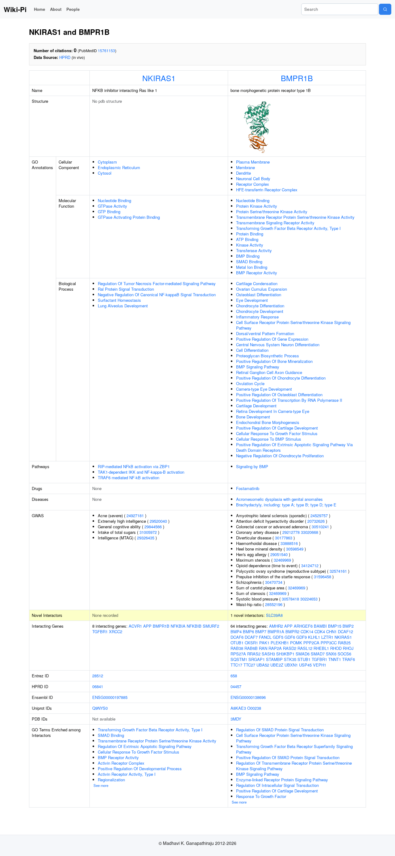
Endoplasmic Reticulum (119, 167)
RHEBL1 (321, 648)
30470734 (273, 582)
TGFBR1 (100, 631)
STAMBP (274, 659)
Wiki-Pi (15, 9)
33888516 (289, 543)
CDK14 (307, 631)
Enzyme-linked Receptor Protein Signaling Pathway (282, 780)
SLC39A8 (274, 615)
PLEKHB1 (280, 643)
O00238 (254, 708)
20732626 (316, 521)
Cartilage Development (256, 406)
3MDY (236, 719)
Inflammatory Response (257, 317)
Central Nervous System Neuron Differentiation (277, 344)
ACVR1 (135, 626)
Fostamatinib (247, 488)
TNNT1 (334, 659)
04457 (236, 686)
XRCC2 (115, 631)
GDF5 (278, 637)
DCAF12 (345, 631)
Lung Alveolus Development (123, 306)
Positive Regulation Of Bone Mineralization (274, 361)
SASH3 (268, 654)
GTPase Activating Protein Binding (129, 217)
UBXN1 (291, 665)
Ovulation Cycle (250, 383)
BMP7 (260, 631)
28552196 (273, 604)
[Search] (385, 9)
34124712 (309, 565)
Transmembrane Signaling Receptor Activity (275, 223)
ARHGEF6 (303, 626)
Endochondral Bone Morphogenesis (267, 422)
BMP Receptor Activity (256, 273)
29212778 (291, 532)
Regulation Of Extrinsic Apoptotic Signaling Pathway (145, 746)
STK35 (290, 659)
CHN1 (331, 631)
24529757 (319, 515)
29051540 (279, 554)
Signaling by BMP (252, 466)
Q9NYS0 (100, 708)
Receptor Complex (252, 184)
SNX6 (331, 654)
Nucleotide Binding (114, 200)
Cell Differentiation (252, 350)
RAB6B (251, 648)
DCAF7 (251, 637)
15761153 (106, 50)
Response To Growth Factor (261, 796)
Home (39, 9)
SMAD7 (318, 654)
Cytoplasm (107, 162)
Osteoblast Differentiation (258, 294)
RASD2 (289, 648)
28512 (97, 676)
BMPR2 (292, 631)
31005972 (148, 532)
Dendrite (243, 173)
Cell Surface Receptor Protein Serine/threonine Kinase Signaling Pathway (293, 325)
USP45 (305, 665)
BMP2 (348, 626)
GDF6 (290, 637)
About (55, 9)
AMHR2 (276, 626)
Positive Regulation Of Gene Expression (272, 339)
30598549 (294, 549)
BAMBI (320, 626)
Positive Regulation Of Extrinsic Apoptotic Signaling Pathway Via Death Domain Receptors (294, 447)
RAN (263, 648)
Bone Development (253, 417)
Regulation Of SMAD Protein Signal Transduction (280, 730)
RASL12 (304, 648)
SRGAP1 (256, 659)
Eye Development (252, 300)
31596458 (322, 577)
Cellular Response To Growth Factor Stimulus (277, 433)
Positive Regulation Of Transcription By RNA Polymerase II (289, 400)
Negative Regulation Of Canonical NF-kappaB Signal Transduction (157, 294)
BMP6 (248, 631)
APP (147, 626)
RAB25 (344, 643)
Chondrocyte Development (259, 311)
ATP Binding (247, 239)
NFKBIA (178, 626)
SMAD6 (303, 654)
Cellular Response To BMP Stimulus (268, 439)
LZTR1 (327, 637)
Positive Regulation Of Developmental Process (140, 768)
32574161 (338, 571)
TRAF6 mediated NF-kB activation (128, 477)
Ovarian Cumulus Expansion (261, 289)
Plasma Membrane (253, 162)
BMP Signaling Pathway (257, 367)
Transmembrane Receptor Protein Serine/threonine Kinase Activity (295, 217)
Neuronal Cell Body (253, 178)
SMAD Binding (249, 261)
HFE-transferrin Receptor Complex (266, 190)
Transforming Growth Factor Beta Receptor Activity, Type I (288, 228)
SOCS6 (344, 654)
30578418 (290, 599)
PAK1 (264, 643)
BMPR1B (297, 77)
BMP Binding (248, 256)
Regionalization (111, 780)
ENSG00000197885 (109, 697)
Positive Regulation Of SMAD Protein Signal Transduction (287, 757)
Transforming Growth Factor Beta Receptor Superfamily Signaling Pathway (294, 749)
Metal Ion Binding (251, 267)
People (73, 9)
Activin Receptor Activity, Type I (127, 774)
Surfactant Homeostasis (119, 300)
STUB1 (303, 659)
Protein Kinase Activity (256, 206)
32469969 (282, 560)
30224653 (309, 599)
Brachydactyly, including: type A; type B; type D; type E (286, 505)
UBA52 (262, 665)
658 (234, 676)
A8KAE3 (238, 708)
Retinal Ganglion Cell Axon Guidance (269, 372)
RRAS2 (253, 654)
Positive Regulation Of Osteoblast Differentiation (279, 394)
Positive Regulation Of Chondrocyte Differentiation (281, 378)
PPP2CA (311, 643)
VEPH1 (319, 665)
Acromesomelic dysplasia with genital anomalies (279, 499)
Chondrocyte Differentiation (260, 306)
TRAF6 (348, 659)
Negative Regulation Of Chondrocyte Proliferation (280, 456)
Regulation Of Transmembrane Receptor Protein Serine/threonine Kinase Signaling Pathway (294, 765)
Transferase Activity (254, 250)
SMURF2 (211, 626)
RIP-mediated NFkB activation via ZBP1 (134, 466)
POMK (296, 643)
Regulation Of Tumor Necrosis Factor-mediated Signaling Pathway (157, 283)
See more (101, 785)
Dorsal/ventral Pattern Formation (265, 333)
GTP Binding (109, 211)
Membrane (245, 167)
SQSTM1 (239, 659)
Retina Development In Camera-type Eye (272, 411)
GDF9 (301, 637)
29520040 (158, 521)
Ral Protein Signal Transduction (126, 289)
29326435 (145, 538)
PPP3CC (329, 643)
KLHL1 (314, 637)
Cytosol (104, 173)
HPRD (64, 57)
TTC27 (249, 665)
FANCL (265, 637)
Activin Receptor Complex (121, 763)
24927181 (135, 515)
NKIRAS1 (159, 77)
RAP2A (275, 648)
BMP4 (236, 631)
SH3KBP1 (285, 654)
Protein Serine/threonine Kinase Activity (271, 211)
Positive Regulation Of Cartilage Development (277, 428)
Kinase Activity (249, 245)
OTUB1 (237, 643)
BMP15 (334, 626)
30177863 (283, 538)
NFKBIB (194, 626)
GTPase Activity (112, 206)
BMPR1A (276, 631)
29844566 (153, 527)
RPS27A (238, 654)
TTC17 (236, 665)
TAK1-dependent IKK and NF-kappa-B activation (141, 472)
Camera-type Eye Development (264, 389)
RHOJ (348, 648)
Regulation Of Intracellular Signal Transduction (277, 785)
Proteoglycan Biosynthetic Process (267, 356)
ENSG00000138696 (248, 697)
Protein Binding (249, 234)
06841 (97, 686)
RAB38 (237, 648)
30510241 (320, 527)
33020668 (309, 532)
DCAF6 (237, 637)
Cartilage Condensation (256, 283)
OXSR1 (251, 643)
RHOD (336, 648)
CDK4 (319, 631)
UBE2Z (276, 665)
